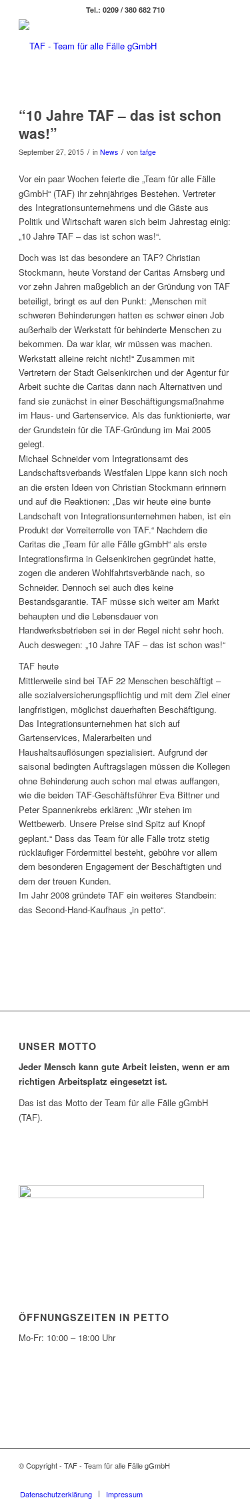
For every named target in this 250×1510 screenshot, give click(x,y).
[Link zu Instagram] (201, 1480)
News (109, 152)
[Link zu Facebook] (181, 1480)
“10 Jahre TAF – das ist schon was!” (120, 124)
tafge (148, 152)
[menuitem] (56, 1494)
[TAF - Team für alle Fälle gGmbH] (104, 46)
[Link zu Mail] (221, 1480)
